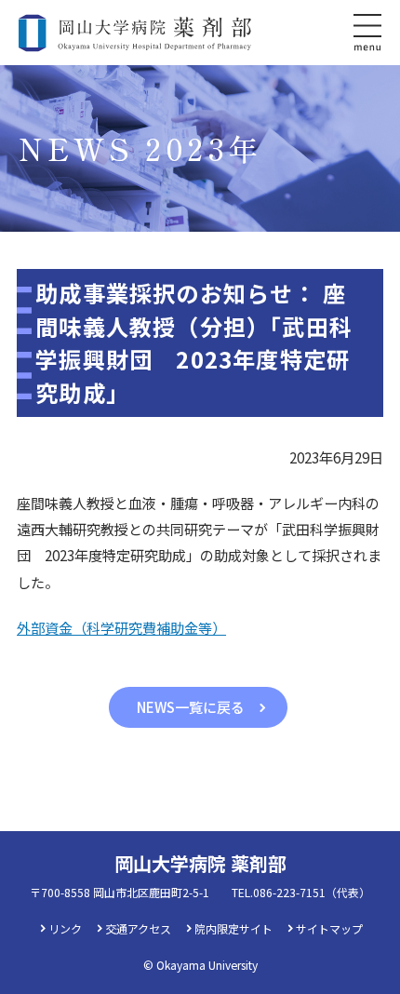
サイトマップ (329, 928)
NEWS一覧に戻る (191, 707)
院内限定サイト (233, 928)
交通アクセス (138, 928)
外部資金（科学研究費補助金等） (121, 628)
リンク (65, 928)
